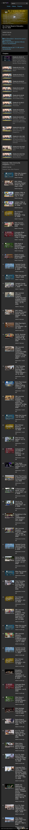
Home (8, 6)
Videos (14, 6)
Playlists (19, 6)
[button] (14, 17)
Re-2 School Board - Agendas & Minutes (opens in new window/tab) (13, 42)
